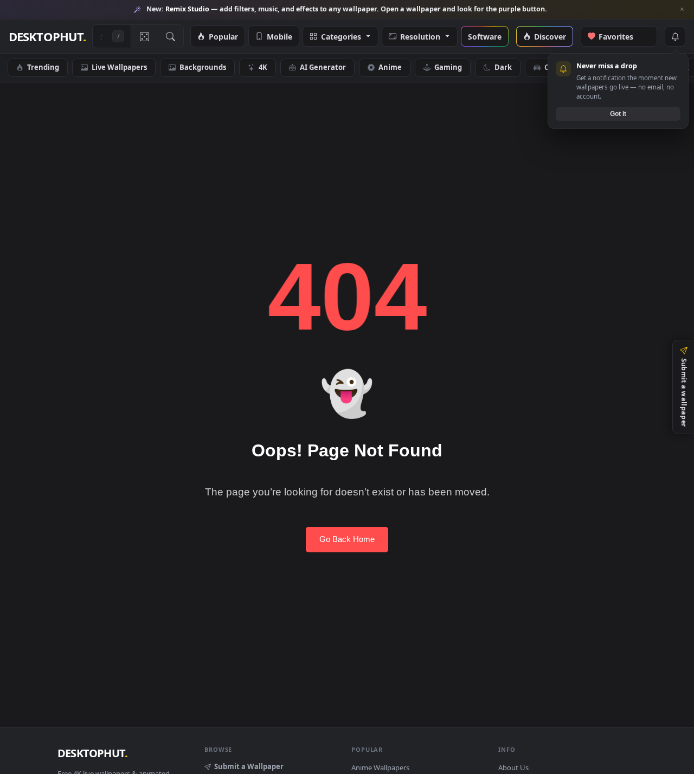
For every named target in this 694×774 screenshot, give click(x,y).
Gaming (448, 67)
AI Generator (323, 67)
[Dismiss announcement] (682, 9)
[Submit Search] (170, 36)
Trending (43, 67)
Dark (503, 67)
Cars (552, 67)
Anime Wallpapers (380, 767)
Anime (390, 67)
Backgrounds (202, 67)
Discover (550, 36)
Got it (618, 113)
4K (263, 67)
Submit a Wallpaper (249, 766)
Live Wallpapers (119, 67)
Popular (223, 36)
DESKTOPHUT (92, 753)
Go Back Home (347, 539)
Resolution (420, 36)
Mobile (279, 36)
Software (485, 36)
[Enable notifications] (675, 36)
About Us (513, 767)
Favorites (622, 36)
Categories (341, 36)
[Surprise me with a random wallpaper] (144, 36)
